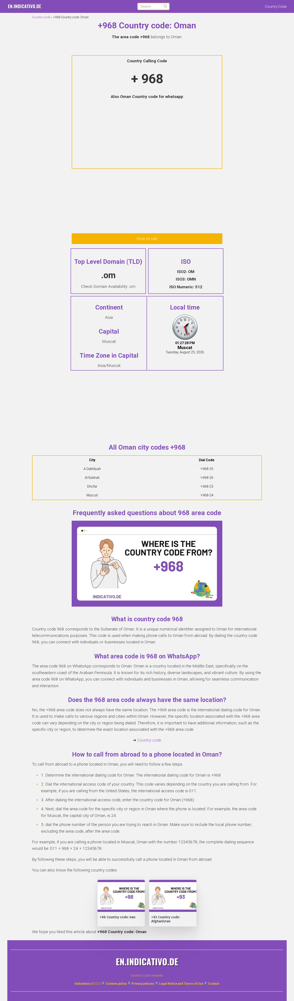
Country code (149, 740)
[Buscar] (165, 6)
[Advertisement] (147, 134)
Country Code (276, 6)
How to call (147, 238)
